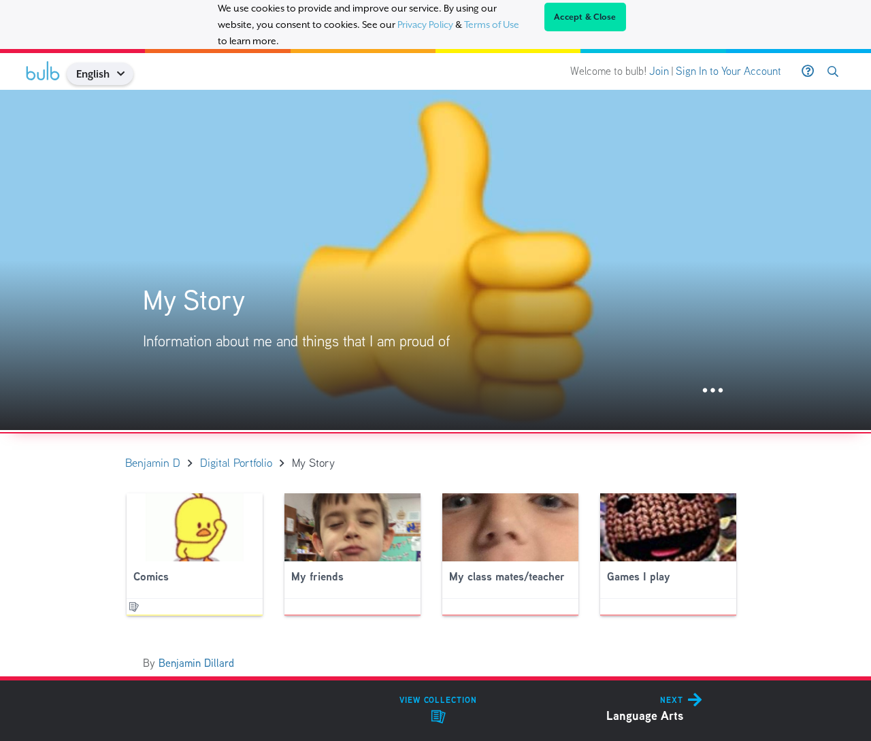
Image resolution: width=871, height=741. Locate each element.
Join (659, 71)
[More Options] (713, 391)
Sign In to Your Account (728, 71)
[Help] (807, 71)
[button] (125, 73)
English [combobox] (93, 74)
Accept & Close (585, 17)
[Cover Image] (435, 260)
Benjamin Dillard (196, 663)
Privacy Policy (425, 24)
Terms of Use (491, 24)
